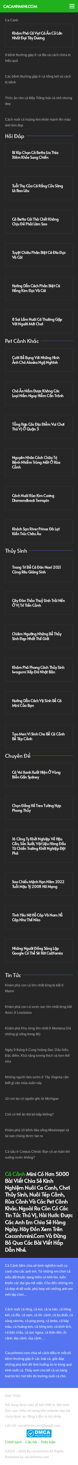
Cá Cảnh (15, 1173)
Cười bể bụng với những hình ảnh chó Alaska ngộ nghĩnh (35, 360)
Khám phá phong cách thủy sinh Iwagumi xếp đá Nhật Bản (38, 670)
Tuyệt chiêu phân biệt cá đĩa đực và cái (39, 255)
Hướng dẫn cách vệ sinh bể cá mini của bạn (37, 703)
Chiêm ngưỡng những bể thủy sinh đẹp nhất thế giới (37, 636)
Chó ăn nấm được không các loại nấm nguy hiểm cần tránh (37, 393)
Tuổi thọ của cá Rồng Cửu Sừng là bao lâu (37, 188)
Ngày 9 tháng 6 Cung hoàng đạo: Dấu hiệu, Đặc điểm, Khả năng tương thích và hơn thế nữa (37, 1055)
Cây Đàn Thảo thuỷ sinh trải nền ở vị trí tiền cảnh (38, 603)
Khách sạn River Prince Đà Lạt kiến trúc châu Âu (36, 531)
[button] (72, 6)
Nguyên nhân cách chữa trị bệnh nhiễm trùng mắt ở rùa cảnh (36, 462)
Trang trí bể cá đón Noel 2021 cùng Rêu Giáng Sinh (36, 569)
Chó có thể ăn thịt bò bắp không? (29, 1114)
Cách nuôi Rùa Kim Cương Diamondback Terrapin (33, 498)
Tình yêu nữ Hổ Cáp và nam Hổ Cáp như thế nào (37, 917)
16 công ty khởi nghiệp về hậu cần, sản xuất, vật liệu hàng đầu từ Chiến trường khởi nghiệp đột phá (39, 846)
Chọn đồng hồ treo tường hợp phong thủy (36, 808)
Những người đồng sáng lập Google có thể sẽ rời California (37, 951)
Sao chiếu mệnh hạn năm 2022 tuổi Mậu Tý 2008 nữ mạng (38, 884)
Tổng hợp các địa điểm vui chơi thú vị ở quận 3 (38, 426)
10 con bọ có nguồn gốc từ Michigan (32, 1098)
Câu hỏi (31, 1442)
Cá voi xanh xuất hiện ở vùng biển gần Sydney (36, 774)
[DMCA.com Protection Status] (39, 1436)
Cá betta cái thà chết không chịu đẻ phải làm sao (35, 221)
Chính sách (13, 1442)
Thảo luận (48, 1442)
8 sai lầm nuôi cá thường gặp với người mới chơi (37, 322)
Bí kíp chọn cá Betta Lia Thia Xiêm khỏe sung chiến (35, 155)
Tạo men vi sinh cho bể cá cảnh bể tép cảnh (38, 736)
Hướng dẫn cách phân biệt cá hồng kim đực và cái (36, 288)
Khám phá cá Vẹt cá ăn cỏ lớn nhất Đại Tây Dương (37, 35)
